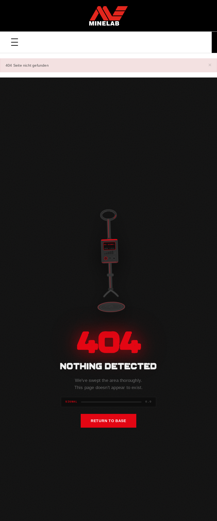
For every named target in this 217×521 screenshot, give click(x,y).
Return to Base (108, 421)
